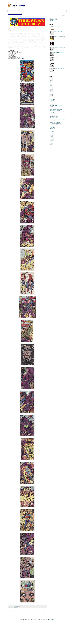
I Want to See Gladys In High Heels (59, 52)
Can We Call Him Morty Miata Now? (59, 36)
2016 (50, 90)
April (51, 136)
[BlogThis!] (16, 606)
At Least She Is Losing (53, 115)
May (51, 135)
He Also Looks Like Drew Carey (55, 110)
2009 (50, 143)
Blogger (52, 619)
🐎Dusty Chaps (52, 20)
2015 (50, 91)
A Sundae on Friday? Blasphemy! (55, 122)
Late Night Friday (56, 57)
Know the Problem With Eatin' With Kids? (56, 124)
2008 (50, 144)
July (51, 132)
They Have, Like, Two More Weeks (59, 68)
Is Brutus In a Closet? (57, 26)
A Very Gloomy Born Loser (54, 116)
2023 (50, 81)
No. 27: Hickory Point (53, 117)
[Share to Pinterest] (19, 606)
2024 (50, 80)
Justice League (52, 127)
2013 (50, 94)
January (52, 140)
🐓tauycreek (16, 5)
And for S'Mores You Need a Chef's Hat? (56, 109)
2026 (50, 77)
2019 (50, 86)
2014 (50, 93)
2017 (50, 89)
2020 (50, 85)
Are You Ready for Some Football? (55, 123)
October (52, 100)
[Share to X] (17, 606)
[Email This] (15, 606)
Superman (12, 607)
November (52, 99)
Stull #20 (51, 106)
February (52, 139)
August (52, 131)
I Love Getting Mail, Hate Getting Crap (56, 105)
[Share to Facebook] (18, 606)
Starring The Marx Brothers (58, 31)
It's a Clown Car (52, 104)
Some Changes (52, 128)
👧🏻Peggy (51, 21)
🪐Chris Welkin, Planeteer (53, 19)
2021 (50, 84)
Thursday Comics (16, 607)
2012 (50, 95)
